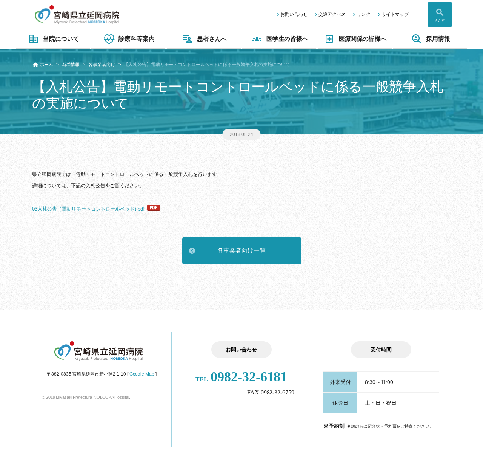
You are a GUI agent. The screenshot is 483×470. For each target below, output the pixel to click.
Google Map (141, 374)
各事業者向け (101, 64)
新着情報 (71, 64)
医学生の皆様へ (287, 38)
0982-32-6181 (241, 376)
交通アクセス (331, 14)
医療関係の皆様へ (363, 38)
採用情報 (438, 38)
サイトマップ (395, 14)
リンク (364, 14)
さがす (440, 20)
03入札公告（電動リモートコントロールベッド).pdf (88, 209)
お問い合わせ (293, 14)
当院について (61, 38)
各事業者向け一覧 (241, 250)
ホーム (46, 64)
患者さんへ (212, 38)
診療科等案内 (136, 38)
